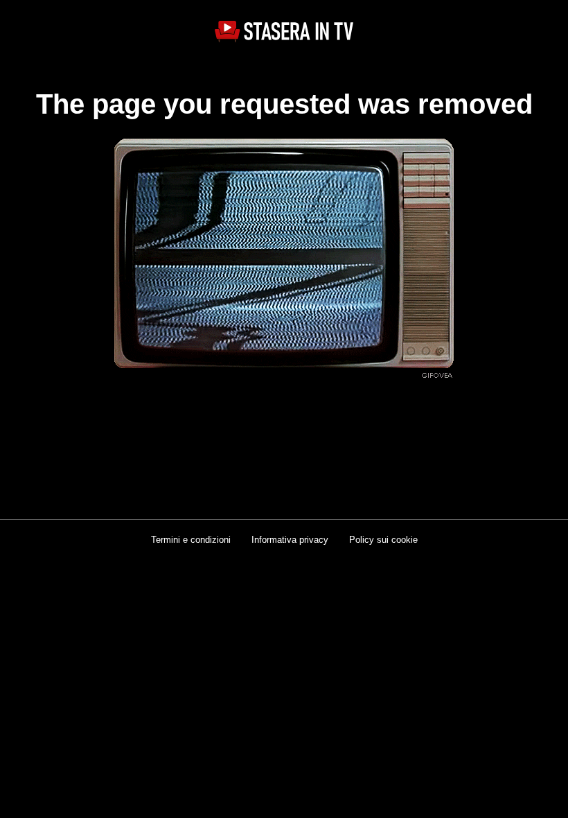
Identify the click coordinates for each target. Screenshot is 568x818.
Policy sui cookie (383, 539)
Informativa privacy (289, 539)
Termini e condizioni (191, 539)
